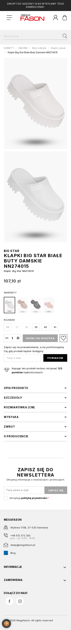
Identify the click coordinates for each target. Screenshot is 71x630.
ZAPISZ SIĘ (55, 490)
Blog (13, 552)
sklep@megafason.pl (22, 544)
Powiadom (55, 357)
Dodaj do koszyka (40, 338)
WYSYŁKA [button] (11, 417)
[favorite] (63, 338)
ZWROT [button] (9, 426)
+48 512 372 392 (20, 535)
